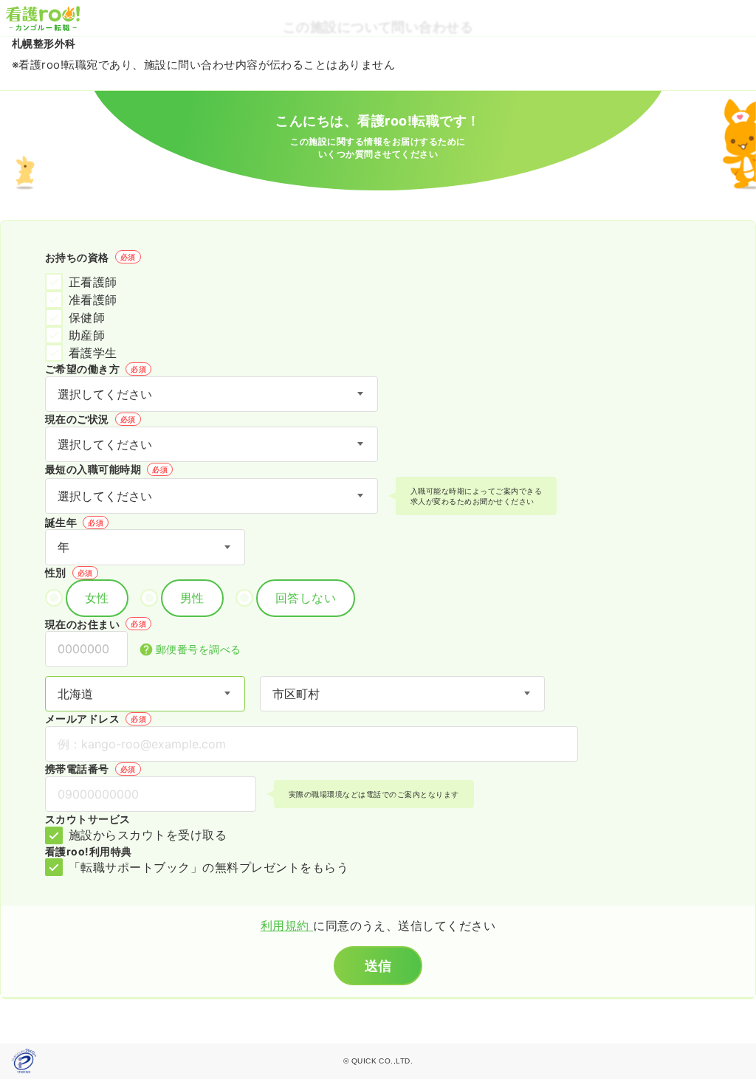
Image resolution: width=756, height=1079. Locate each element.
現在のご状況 (90, 419)
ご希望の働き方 (95, 368)
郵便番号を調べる (198, 649)
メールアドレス (95, 718)
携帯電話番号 (90, 768)
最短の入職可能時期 (106, 469)
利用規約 (287, 925)
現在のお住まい (95, 624)
